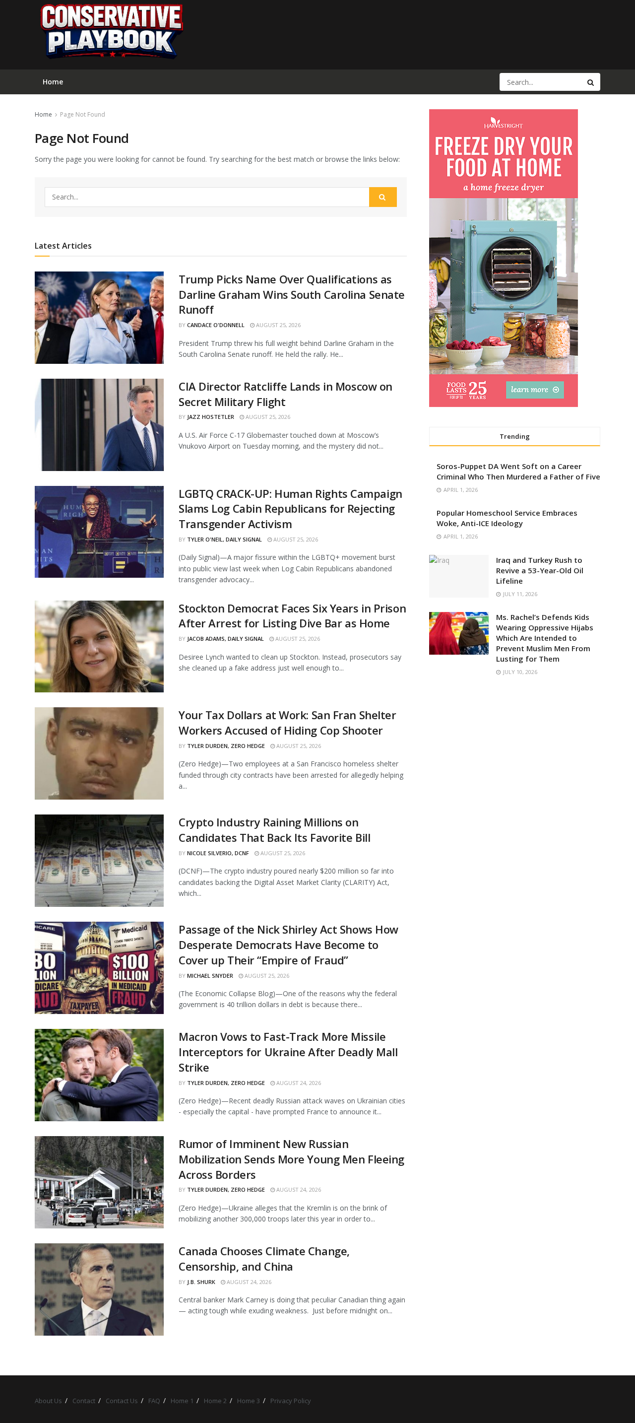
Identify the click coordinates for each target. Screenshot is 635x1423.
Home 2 (215, 1400)
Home (43, 114)
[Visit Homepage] (111, 34)
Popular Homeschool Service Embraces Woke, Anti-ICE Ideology (507, 518)
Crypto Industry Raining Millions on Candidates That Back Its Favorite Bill (274, 829)
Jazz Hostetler (210, 416)
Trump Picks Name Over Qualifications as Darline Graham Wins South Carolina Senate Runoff (292, 294)
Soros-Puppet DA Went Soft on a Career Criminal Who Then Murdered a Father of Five (518, 471)
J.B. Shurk (201, 1282)
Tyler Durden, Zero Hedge (226, 745)
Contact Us (122, 1400)
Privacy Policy (290, 1400)
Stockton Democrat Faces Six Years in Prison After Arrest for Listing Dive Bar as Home (292, 616)
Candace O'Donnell (216, 325)
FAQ (154, 1400)
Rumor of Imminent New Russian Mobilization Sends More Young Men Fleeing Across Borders (291, 1159)
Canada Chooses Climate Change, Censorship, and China (264, 1258)
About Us (48, 1400)
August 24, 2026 (298, 1082)
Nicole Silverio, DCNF (218, 853)
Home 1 (182, 1400)
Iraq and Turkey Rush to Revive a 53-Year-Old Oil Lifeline (539, 570)
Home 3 (248, 1400)
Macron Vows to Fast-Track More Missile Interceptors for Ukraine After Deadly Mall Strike (288, 1052)
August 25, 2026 (277, 325)
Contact (83, 1400)
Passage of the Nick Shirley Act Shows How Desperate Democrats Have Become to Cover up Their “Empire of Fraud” (288, 944)
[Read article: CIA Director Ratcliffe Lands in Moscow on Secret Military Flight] (99, 425)
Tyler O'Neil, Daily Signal (224, 539)
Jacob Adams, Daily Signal (225, 638)
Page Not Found (82, 114)
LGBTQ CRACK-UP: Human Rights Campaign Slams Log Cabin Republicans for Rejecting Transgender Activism (290, 509)
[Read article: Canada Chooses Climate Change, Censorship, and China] (99, 1289)
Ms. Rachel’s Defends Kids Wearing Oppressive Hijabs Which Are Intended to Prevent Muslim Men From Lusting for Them (544, 638)
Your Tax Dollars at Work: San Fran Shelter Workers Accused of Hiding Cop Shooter (287, 722)
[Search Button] (591, 82)
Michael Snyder (210, 975)
